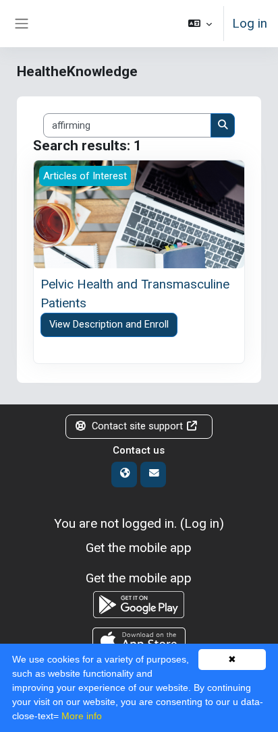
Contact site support (137, 426)
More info (81, 715)
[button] (200, 23)
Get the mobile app (139, 547)
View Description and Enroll (109, 324)
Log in (249, 23)
